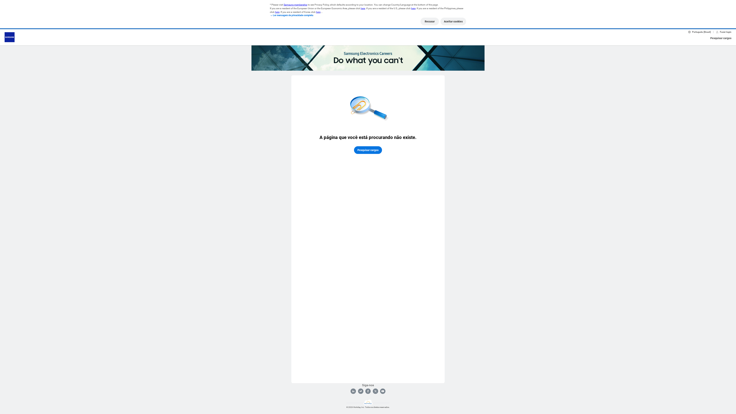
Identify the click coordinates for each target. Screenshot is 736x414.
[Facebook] (368, 391)
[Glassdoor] (360, 391)
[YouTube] (382, 391)
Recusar (430, 21)
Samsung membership (295, 4)
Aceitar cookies (453, 21)
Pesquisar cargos (720, 38)
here (363, 8)
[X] (375, 391)
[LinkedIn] (353, 391)
